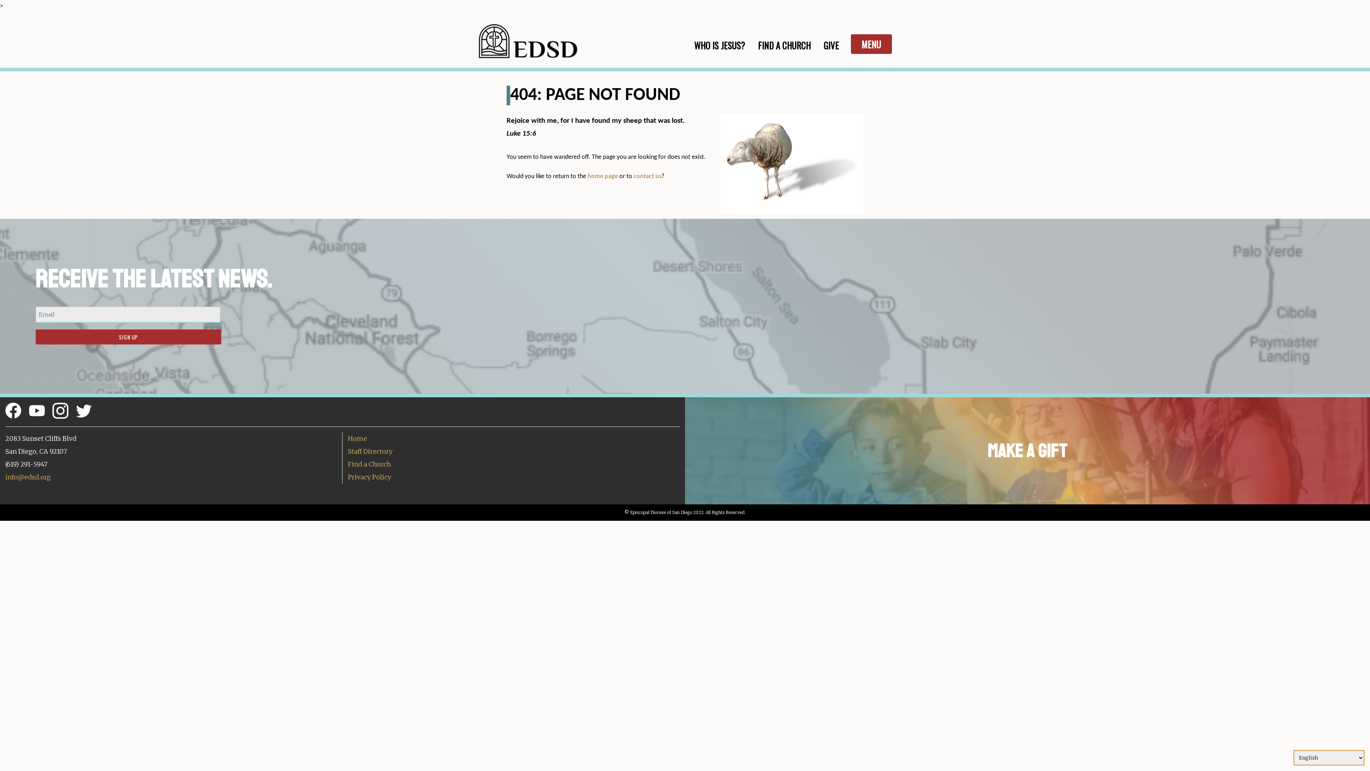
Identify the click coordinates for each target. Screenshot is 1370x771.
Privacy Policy (369, 477)
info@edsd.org (28, 477)
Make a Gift (1027, 451)
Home (357, 438)
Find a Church (369, 464)
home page (603, 176)
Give (831, 45)
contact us (647, 176)
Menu (871, 44)
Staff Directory (370, 451)
